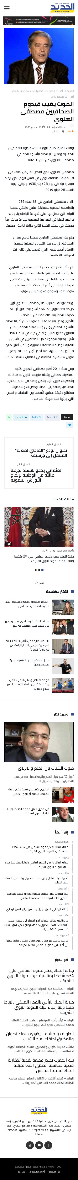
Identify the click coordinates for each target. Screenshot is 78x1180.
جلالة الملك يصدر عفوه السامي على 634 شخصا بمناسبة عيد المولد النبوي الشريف (44, 558)
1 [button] (42, 570)
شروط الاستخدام (37, 1171)
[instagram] (30, 1145)
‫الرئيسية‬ (70, 91)
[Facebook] (48, 1145)
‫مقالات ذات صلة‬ (63, 500)
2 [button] (39, 570)
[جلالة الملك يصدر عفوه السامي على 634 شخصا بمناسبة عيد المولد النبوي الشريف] (39, 527)
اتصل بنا (22, 1171)
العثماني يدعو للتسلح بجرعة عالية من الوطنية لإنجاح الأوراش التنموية (37, 473)
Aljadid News (59, 127)
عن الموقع (54, 1171)
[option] (39, 535)
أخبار (61, 91)
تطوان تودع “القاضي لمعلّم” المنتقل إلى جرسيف (41, 450)
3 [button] (36, 570)
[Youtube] (39, 1145)
